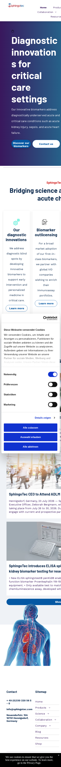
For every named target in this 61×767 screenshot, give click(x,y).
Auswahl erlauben (30, 437)
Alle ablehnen (30, 446)
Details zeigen (43, 417)
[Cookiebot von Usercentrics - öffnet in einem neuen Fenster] (43, 318)
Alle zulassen (30, 427)
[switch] (52, 384)
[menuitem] (43, 7)
